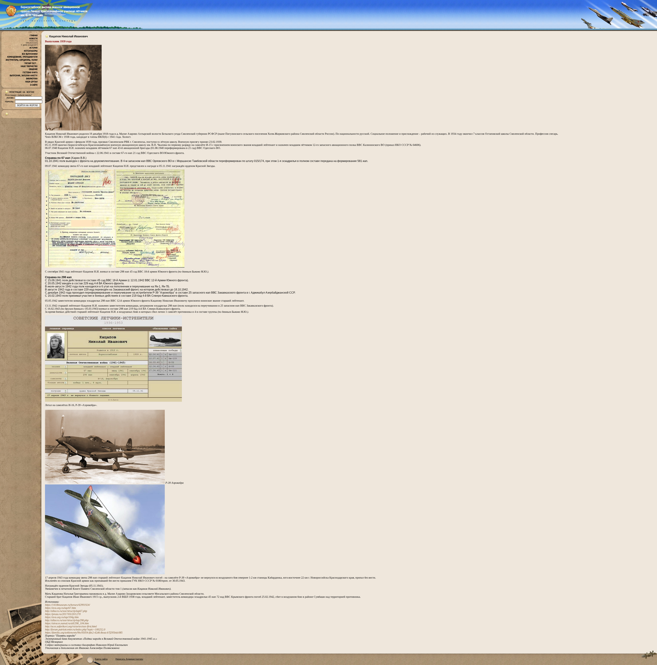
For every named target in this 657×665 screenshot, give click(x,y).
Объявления (31, 43)
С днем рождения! (29, 45)
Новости (33, 41)
